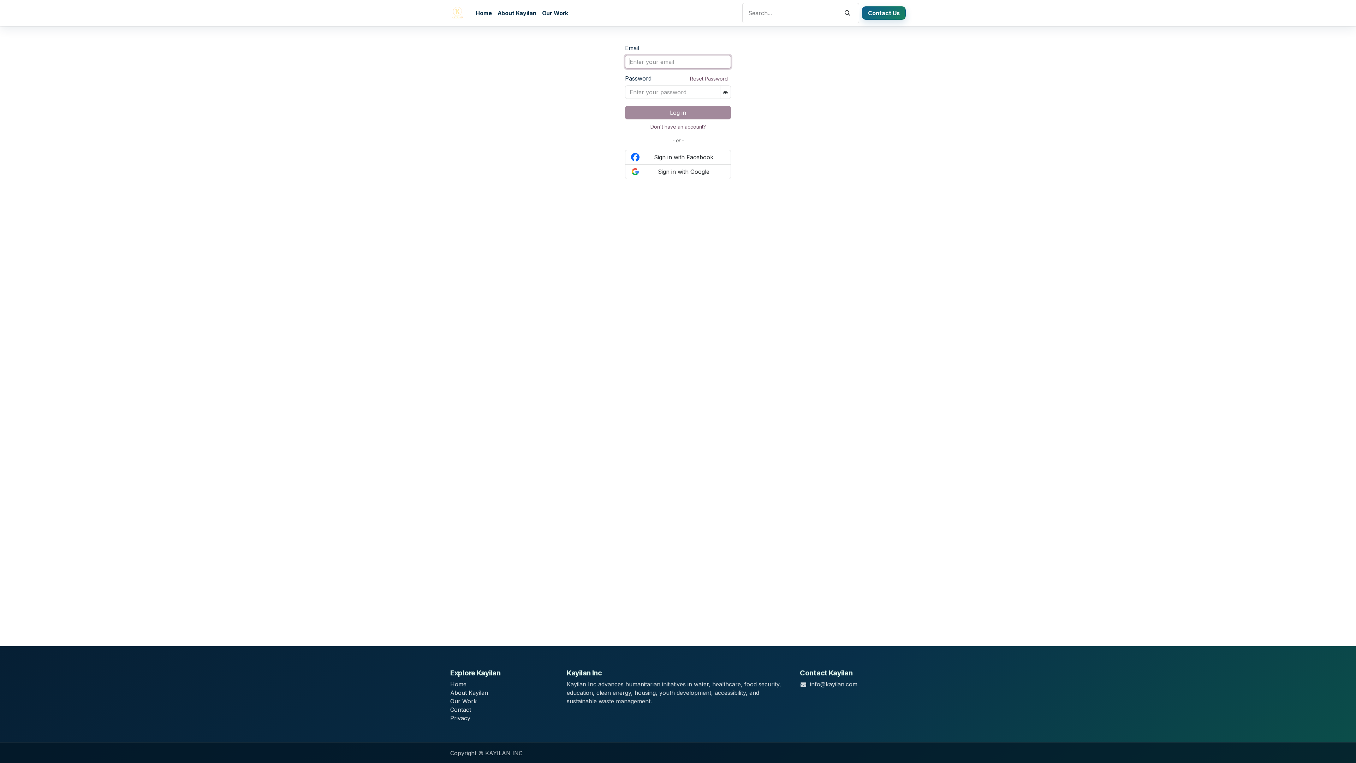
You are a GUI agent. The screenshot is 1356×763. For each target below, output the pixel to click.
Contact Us (884, 13)
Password (638, 78)
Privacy (460, 718)
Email (632, 48)
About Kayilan (469, 692)
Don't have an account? (678, 127)
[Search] (847, 13)
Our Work (463, 701)
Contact (460, 709)
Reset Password (709, 79)
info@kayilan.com (833, 684)
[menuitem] (483, 13)
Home (458, 684)
